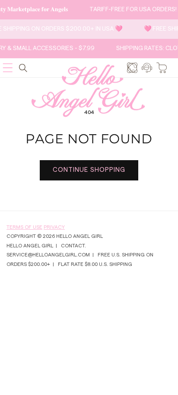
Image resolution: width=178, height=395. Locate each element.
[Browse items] (132, 68)
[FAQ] (147, 68)
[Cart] (161, 68)
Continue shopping (89, 170)
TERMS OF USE (24, 227)
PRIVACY (54, 227)
